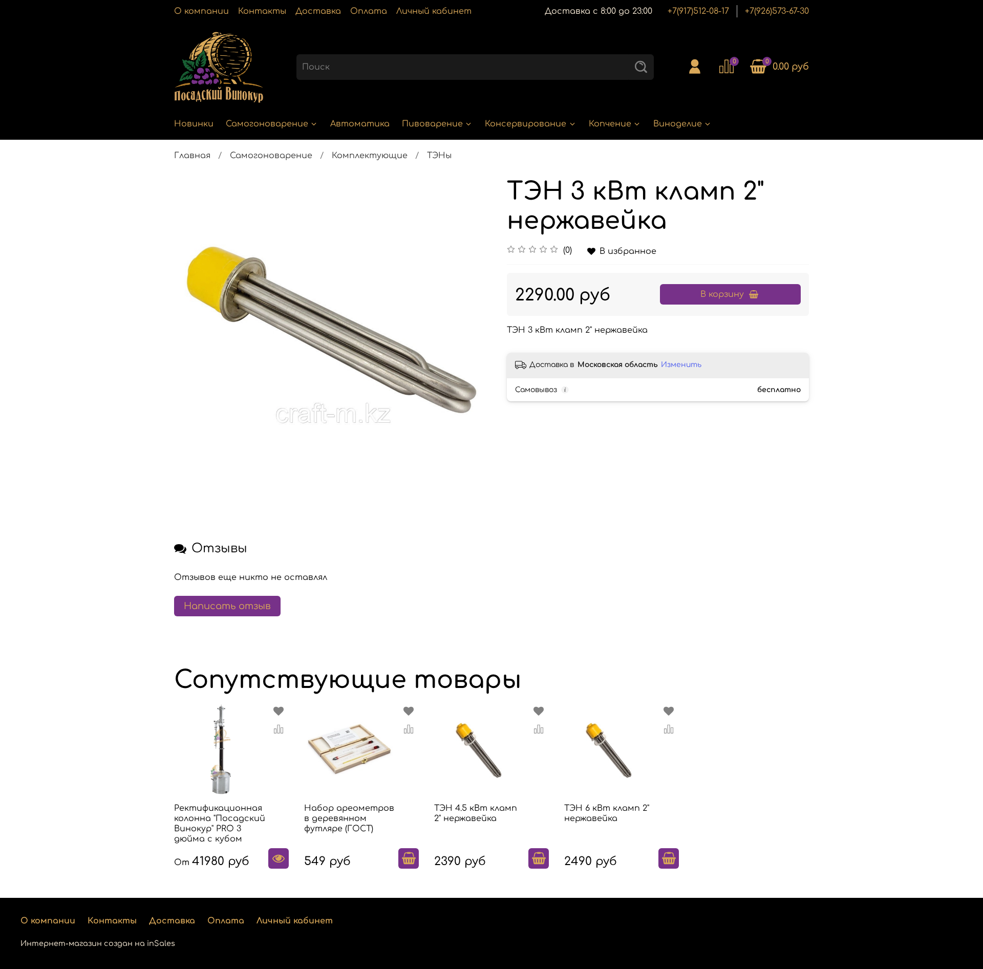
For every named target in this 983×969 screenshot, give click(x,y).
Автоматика (360, 123)
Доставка (318, 11)
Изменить (681, 365)
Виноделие (677, 123)
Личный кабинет (434, 11)
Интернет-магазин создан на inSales (97, 943)
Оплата (368, 11)
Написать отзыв (227, 606)
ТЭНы (439, 155)
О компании (201, 11)
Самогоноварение (267, 123)
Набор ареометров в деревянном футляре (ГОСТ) (349, 818)
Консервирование (525, 123)
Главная (192, 155)
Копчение (610, 123)
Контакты (262, 11)
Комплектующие (370, 155)
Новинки (193, 123)
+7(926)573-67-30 (777, 11)
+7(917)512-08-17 (698, 11)
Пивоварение (432, 123)
